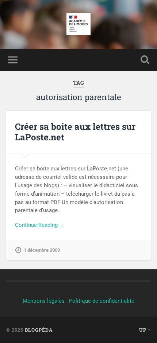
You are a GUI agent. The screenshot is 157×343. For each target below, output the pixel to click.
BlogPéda (39, 330)
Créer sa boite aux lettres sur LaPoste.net (75, 132)
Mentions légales (44, 301)
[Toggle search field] (145, 60)
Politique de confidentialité (101, 301)
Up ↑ (145, 330)
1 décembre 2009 (42, 250)
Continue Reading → (40, 225)
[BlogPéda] (78, 24)
